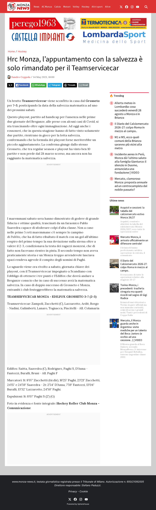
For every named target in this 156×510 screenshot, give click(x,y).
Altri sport (97, 6)
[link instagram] (132, 6)
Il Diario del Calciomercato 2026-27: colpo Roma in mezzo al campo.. (133, 265)
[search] (146, 6)
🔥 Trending (117, 95)
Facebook (23, 85)
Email (85, 85)
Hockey (85, 6)
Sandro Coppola (20, 77)
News (36, 6)
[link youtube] (137, 6)
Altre (107, 6)
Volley (76, 6)
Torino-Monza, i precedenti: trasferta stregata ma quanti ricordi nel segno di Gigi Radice (133, 291)
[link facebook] (126, 6)
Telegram (55, 85)
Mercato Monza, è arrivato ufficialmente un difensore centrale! (134, 240)
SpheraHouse (83, 504)
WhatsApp (40, 85)
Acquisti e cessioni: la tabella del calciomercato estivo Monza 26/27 (132, 212)
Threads (71, 85)
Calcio (57, 6)
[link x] (121, 6)
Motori (66, 6)
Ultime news (117, 200)
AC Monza (47, 6)
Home (11, 51)
